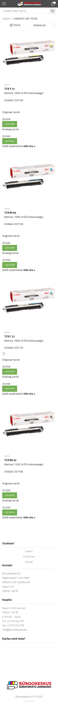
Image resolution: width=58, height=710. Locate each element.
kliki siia (29, 146)
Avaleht (29, 551)
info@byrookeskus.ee (14, 630)
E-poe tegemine (29, 701)
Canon (7, 85)
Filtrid (16, 25)
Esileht (6, 19)
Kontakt (29, 562)
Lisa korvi (10, 124)
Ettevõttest (29, 556)
